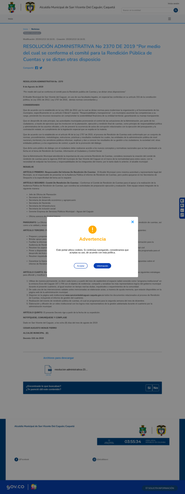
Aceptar (80, 266)
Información (102, 266)
